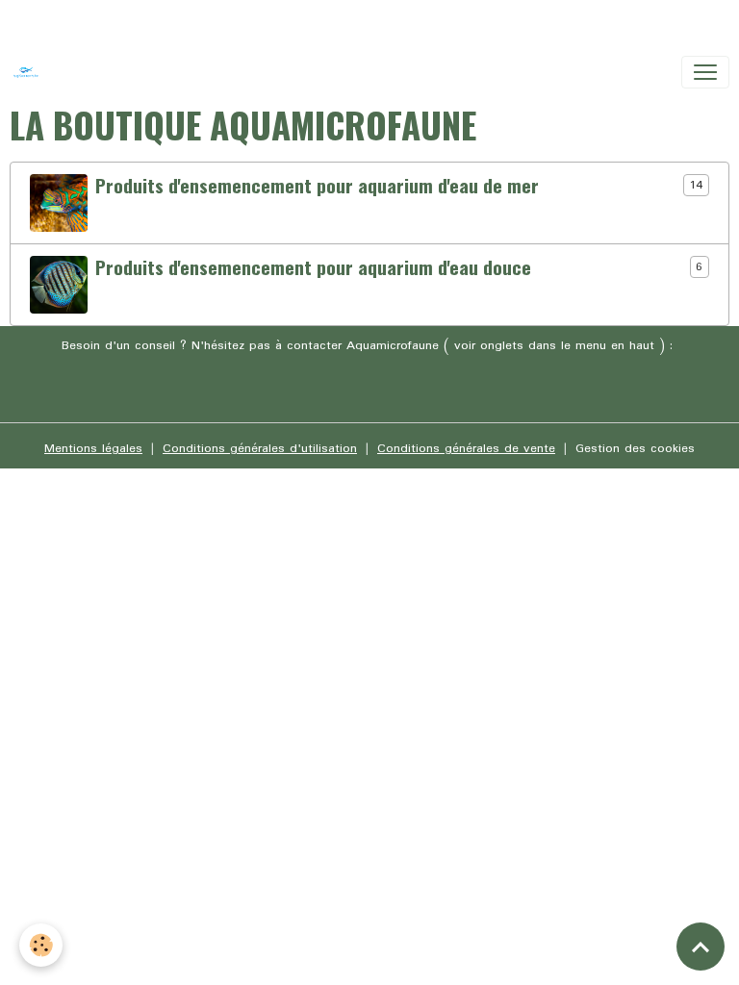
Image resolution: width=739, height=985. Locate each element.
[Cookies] (41, 945)
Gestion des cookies (635, 449)
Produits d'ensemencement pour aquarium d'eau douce (313, 267)
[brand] (30, 72)
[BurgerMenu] (705, 72)
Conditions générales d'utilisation (260, 449)
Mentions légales (93, 449)
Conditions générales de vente (466, 449)
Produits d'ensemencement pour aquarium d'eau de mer (317, 185)
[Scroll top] (700, 946)
